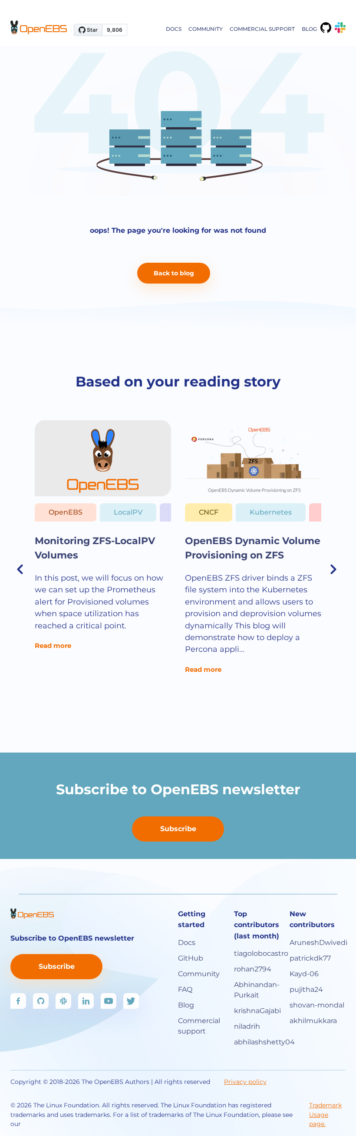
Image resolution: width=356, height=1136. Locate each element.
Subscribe (178, 829)
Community (205, 29)
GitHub (190, 958)
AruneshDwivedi (318, 942)
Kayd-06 (304, 974)
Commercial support (262, 29)
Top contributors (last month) (256, 925)
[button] (21, 569)
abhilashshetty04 (262, 1042)
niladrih (247, 1026)
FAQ (185, 989)
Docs (173, 29)
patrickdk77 (310, 958)
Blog (309, 29)
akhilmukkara (313, 1021)
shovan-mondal (317, 1005)
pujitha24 (306, 989)
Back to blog (174, 273)
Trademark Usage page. (325, 1114)
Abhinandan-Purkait (257, 990)
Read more (53, 646)
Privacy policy (245, 1082)
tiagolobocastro (261, 953)
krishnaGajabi (257, 1011)
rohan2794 (252, 969)
